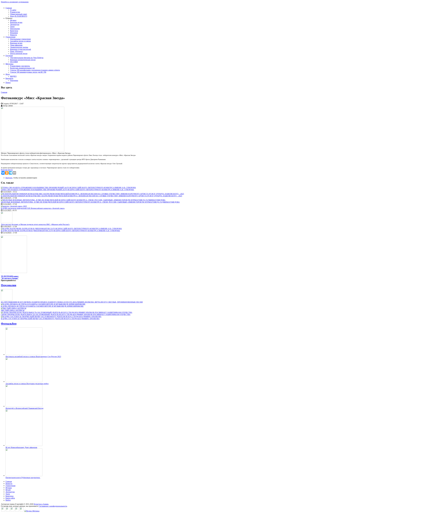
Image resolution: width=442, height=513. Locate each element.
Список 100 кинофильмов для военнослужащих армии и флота (35, 70)
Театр (12, 27)
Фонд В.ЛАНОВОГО (18, 16)
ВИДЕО (13, 76)
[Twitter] (8, 511)
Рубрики (9, 18)
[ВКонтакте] (3, 511)
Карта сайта (10, 498)
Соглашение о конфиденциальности (53, 506)
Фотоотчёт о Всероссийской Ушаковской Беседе (24, 408)
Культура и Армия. (41, 504)
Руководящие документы (20, 66)
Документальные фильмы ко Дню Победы (26, 58)
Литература (14, 24)
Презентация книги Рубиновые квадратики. (23, 478)
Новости (13, 35)
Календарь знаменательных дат (22, 68)
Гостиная (9, 56)
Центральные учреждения (20, 39)
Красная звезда (7, 170)
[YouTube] (17, 511)
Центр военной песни (18, 53)
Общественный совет (18, 14)
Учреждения (10, 37)
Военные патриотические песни (23, 60)
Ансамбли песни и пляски (20, 41)
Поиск (8, 83)
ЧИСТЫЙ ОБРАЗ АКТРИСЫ (12, 310)
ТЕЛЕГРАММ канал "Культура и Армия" (10, 277)
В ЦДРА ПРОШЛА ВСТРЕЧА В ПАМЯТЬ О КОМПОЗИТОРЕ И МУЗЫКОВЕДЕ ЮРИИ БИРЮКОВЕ (42, 306)
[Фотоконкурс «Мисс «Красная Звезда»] (32, 151)
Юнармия (14, 33)
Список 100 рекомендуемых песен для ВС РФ (28, 72)
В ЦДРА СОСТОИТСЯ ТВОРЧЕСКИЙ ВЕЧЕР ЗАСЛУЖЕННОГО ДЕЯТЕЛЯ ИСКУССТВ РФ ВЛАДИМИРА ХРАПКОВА (50, 319)
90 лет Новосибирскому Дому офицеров (21, 447)
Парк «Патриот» (16, 51)
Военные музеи (16, 22)
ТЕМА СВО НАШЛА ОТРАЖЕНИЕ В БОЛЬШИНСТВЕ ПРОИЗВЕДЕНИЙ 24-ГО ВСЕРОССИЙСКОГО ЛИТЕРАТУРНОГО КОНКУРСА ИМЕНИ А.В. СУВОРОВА (67, 190)
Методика (9, 64)
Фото (8, 74)
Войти (8, 500)
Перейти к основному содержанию (15, 2)
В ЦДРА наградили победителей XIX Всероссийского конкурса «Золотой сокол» (33, 208)
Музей (8, 490)
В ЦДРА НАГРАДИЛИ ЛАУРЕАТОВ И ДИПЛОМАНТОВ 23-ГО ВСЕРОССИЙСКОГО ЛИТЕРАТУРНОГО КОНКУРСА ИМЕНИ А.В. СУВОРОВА (60, 231)
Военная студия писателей (20, 49)
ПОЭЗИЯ (14, 62)
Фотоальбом (8, 323)
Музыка (13, 20)
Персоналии (15, 29)
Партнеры (14, 80)
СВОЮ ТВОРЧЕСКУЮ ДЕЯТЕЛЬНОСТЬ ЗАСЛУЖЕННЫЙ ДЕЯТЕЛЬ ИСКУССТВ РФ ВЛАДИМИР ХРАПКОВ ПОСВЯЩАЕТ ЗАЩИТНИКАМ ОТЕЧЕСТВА (65, 314)
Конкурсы (14, 31)
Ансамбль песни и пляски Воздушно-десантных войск (27, 384)
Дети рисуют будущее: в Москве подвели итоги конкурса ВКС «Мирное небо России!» (35, 224)
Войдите (9, 178)
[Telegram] (21, 511)
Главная (9, 8)
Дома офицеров (16, 45)
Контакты (9, 78)
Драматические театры (19, 47)
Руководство (15, 12)
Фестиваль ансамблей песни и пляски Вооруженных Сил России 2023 (33, 357)
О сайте (13, 10)
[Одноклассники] (12, 511)
